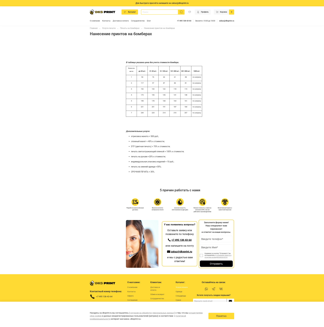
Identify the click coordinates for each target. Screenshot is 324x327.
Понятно (221, 316)
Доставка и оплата (121, 21)
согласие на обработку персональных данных (152, 313)
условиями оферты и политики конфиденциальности (218, 256)
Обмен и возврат (157, 294)
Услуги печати (109, 28)
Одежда (179, 292)
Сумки (178, 300)
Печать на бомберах (129, 28)
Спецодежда (181, 296)
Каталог (132, 12)
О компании (95, 21)
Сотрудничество (138, 21)
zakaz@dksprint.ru (226, 21)
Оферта (130, 296)
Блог (149, 21)
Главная (94, 28)
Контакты (106, 21)
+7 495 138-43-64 (184, 21)
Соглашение (132, 300)
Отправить (216, 263)
